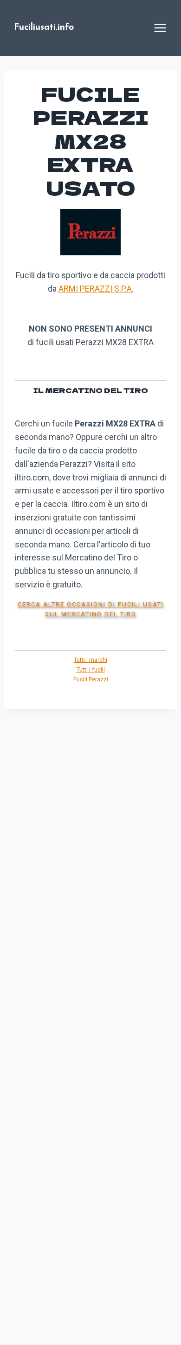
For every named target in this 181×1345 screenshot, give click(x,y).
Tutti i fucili (91, 669)
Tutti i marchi (90, 659)
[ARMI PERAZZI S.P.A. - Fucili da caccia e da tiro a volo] (90, 232)
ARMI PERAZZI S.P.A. (96, 288)
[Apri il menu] (160, 28)
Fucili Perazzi (90, 679)
